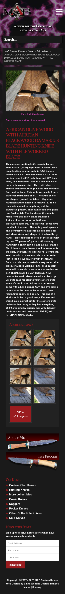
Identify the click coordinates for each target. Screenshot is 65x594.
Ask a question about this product (25, 120)
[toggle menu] (59, 12)
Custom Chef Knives (22, 485)
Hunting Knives (19, 489)
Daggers (14, 503)
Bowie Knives (18, 499)
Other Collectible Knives (25, 513)
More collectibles (20, 494)
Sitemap (37, 587)
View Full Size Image (32, 114)
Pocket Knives (18, 508)
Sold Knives (17, 517)
